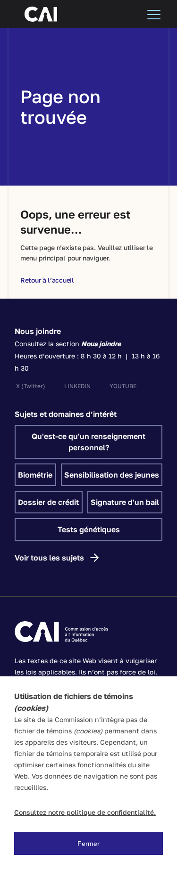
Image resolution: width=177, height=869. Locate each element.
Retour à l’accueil (47, 280)
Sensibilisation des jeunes (111, 474)
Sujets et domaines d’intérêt (66, 414)
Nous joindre (38, 331)
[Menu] (153, 14)
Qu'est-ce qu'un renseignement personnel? (88, 441)
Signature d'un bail (125, 502)
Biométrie (35, 474)
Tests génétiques (89, 529)
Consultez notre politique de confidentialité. (85, 812)
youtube (123, 386)
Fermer (88, 843)
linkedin (77, 386)
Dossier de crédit (48, 502)
